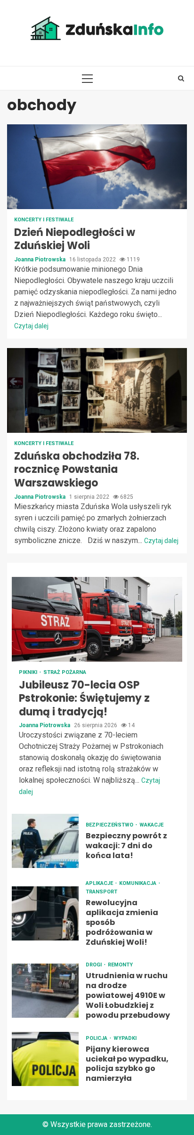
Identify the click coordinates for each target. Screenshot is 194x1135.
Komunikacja (138, 883)
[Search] (181, 78)
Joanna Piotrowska (40, 259)
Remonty (120, 964)
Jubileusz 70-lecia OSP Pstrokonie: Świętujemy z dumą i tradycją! (97, 619)
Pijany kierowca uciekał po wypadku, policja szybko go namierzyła (45, 1059)
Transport (101, 891)
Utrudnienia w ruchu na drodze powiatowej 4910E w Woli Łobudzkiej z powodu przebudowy (45, 991)
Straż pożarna (64, 672)
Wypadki (125, 1038)
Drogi (94, 964)
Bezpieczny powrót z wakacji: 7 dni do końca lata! (45, 841)
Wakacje (151, 824)
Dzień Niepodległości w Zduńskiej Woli (97, 166)
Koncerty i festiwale (43, 219)
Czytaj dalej (31, 326)
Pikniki (29, 672)
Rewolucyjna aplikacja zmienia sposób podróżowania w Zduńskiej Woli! (45, 913)
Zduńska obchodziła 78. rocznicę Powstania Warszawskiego (97, 390)
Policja (97, 1038)
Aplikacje (100, 883)
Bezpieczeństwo (110, 824)
